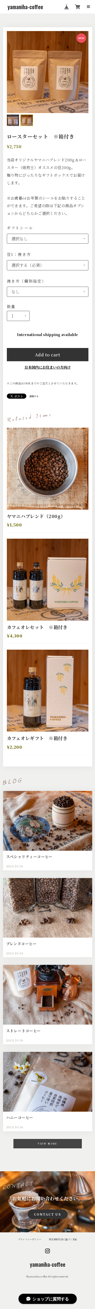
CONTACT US (47, 1214)
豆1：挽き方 (19, 254)
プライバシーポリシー (30, 1239)
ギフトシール (20, 227)
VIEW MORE (47, 1143)
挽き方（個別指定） (26, 281)
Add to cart (47, 355)
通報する (34, 396)
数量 (11, 306)
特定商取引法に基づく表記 (63, 1239)
